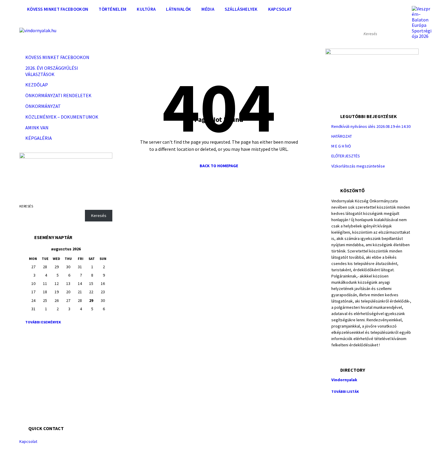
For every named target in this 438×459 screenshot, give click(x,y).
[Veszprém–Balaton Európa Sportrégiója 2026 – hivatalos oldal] (422, 22)
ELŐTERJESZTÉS (345, 156)
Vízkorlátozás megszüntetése (358, 166)
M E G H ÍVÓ (341, 146)
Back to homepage (219, 165)
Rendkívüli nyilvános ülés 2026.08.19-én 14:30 (371, 126)
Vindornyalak (344, 379)
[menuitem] (57, 9)
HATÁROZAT (341, 136)
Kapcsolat (28, 441)
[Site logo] (37, 30)
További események (43, 322)
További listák (345, 391)
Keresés (26, 206)
